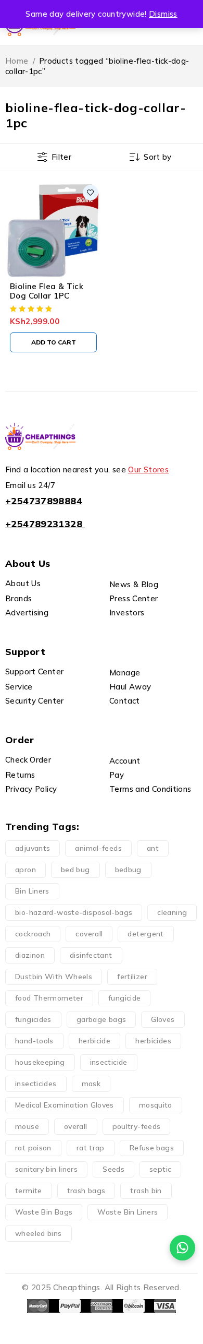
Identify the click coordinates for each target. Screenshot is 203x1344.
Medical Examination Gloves (64, 1105)
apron (25, 869)
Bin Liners (32, 891)
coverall (89, 933)
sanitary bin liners (46, 1169)
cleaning (172, 912)
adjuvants (32, 848)
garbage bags (101, 1019)
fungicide (124, 998)
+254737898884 (43, 501)
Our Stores (148, 469)
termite (28, 1190)
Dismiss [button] (163, 14)
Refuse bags (152, 1147)
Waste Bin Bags (43, 1212)
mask (91, 1083)
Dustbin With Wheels (53, 976)
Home (17, 61)
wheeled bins (38, 1233)
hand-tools (34, 1040)
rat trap (91, 1147)
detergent (145, 933)
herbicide (94, 1040)
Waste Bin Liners (127, 1212)
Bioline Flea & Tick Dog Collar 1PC (46, 291)
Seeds (113, 1169)
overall (75, 1126)
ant (153, 848)
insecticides (36, 1083)
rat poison (33, 1147)
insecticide (109, 1062)
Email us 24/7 (30, 485)
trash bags (86, 1190)
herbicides (153, 1040)
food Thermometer (49, 998)
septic (160, 1169)
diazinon (30, 955)
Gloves (162, 1019)
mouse (27, 1126)
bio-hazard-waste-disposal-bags (73, 912)
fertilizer (132, 976)
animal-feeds (98, 848)
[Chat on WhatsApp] (182, 1247)
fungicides (33, 1019)
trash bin (145, 1190)
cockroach (32, 933)
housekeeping (40, 1062)
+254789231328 (43, 524)
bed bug (75, 869)
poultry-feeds (136, 1126)
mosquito (155, 1105)
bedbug (128, 869)
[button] (53, 342)
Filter (61, 157)
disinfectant (91, 955)
